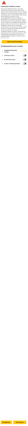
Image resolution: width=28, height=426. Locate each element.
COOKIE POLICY (5, 37)
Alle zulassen (19, 422)
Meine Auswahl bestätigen (14, 41)
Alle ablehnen (6, 422)
